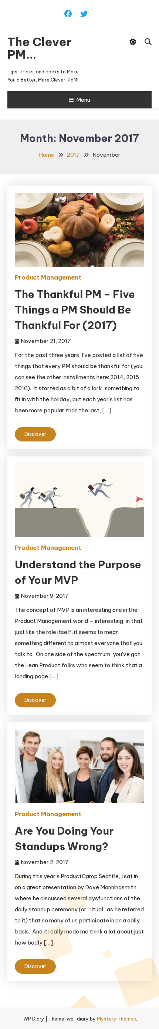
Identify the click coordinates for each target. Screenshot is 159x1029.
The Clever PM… (39, 47)
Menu (83, 99)
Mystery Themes (116, 1019)
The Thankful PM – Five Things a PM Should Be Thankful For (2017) (75, 310)
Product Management (48, 277)
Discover (35, 434)
